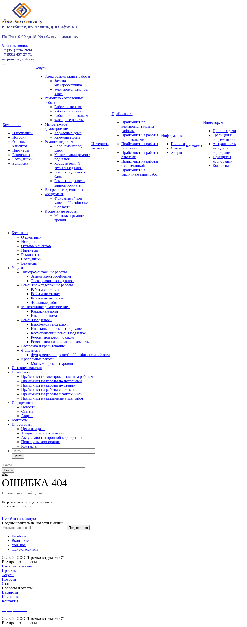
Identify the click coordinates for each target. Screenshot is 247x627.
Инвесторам (214, 122)
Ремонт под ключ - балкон (52, 337)
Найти (18, 456)
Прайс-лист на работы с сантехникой (139, 163)
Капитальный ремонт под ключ (57, 329)
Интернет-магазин (100, 146)
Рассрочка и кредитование (66, 189)
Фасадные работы (69, 120)
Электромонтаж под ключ (52, 281)
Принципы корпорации (223, 159)
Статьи (176, 148)
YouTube (19, 545)
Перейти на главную (19, 518)
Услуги (41, 68)
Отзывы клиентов (20, 144)
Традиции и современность (225, 137)
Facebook (19, 536)
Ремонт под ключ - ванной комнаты (69, 183)
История (19, 137)
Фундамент (54, 194)
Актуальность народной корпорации (224, 148)
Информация (173, 136)
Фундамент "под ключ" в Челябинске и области (71, 202)
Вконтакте (20, 540)
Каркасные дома (67, 133)
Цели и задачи (224, 131)
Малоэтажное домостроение (56, 126)
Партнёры (20, 150)
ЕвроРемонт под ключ (49, 324)
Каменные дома (67, 137)
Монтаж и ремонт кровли (52, 363)
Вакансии (20, 163)
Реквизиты (21, 155)
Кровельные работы (61, 211)
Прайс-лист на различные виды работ (140, 172)
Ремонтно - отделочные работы (48, 285)
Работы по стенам (69, 111)
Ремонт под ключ (59, 142)
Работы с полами (68, 107)
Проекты (9, 570)
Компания (12, 125)
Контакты (194, 146)
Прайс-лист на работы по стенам (48, 385)
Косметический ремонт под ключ (68, 165)
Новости (178, 144)
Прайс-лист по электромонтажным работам (137, 126)
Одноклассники (25, 549)
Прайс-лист (122, 114)
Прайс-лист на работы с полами (47, 390)
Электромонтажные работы (67, 76)
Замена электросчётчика (68, 83)
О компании (22, 133)
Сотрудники (22, 159)
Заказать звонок (15, 46)
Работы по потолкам (71, 115)
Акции (176, 152)
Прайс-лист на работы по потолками (139, 137)
